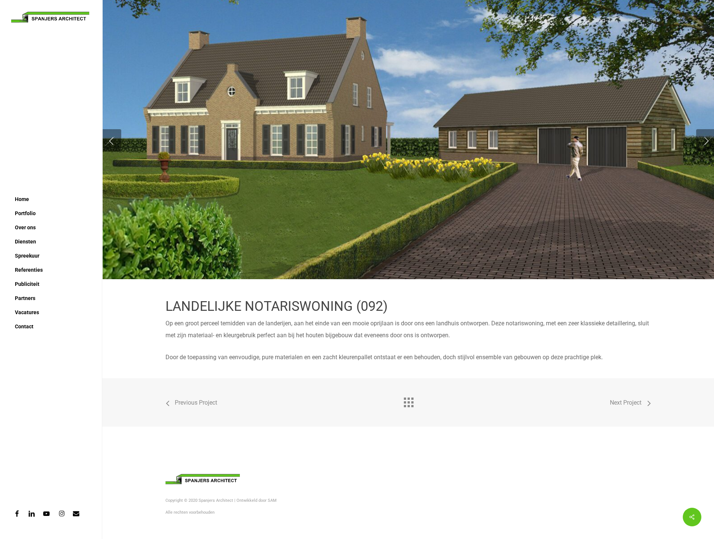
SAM (272, 500)
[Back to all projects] (408, 400)
